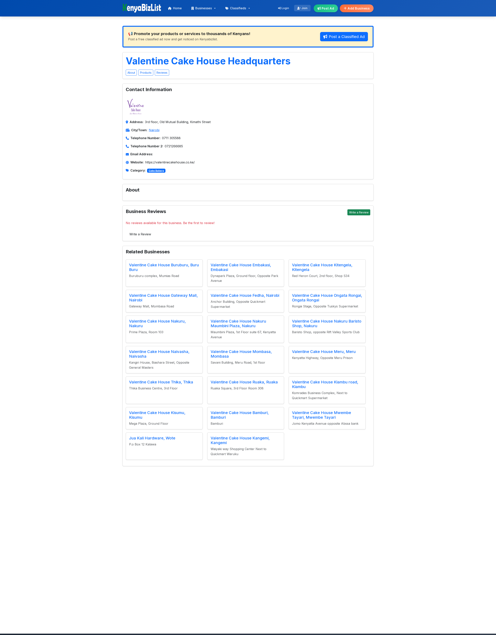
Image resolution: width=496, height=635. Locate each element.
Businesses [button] (203, 8)
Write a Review (359, 212)
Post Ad (327, 8)
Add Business (358, 8)
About (131, 72)
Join (304, 8)
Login (285, 8)
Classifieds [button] (238, 8)
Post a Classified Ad (347, 36)
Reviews (162, 72)
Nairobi (154, 130)
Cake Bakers (156, 170)
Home (177, 8)
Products (146, 72)
